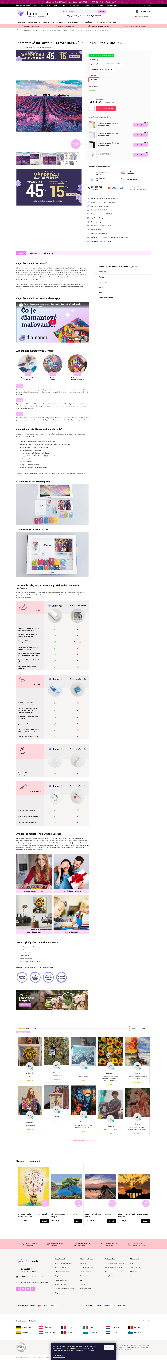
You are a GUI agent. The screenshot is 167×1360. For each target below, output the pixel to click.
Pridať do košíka (106, 108)
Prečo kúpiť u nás (60, 1284)
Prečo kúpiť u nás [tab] (48, 253)
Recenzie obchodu (135, 1267)
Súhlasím (109, 1347)
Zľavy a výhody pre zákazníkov (56, 5)
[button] (138, 1028)
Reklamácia (83, 1276)
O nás (35, 5)
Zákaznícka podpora (22, 1282)
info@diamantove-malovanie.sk (31, 1277)
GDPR (82, 1280)
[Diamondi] (33, 1260)
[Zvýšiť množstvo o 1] (95, 107)
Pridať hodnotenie (23, 1032)
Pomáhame (133, 1276)
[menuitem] (28, 22)
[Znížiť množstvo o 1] (95, 109)
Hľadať (102, 11)
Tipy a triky (58, 1276)
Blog (42, 5)
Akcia (107, 1271)
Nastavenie (59, 1355)
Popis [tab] (21, 253)
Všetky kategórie (110, 1276)
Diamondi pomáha (74, 5)
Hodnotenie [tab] (33, 253)
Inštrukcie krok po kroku (62, 1267)
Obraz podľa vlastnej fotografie (114, 1263)
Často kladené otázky (62, 1280)
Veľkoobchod (134, 1271)
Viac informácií (90, 1350)
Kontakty (100, 5)
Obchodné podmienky (86, 1267)
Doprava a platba (89, 5)
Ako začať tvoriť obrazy (23, 5)
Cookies (82, 1284)
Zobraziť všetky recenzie (83, 1141)
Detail (44, 1221)
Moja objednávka (112, 5)
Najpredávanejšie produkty (113, 1267)
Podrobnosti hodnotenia (44, 47)
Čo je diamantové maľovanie (64, 1263)
